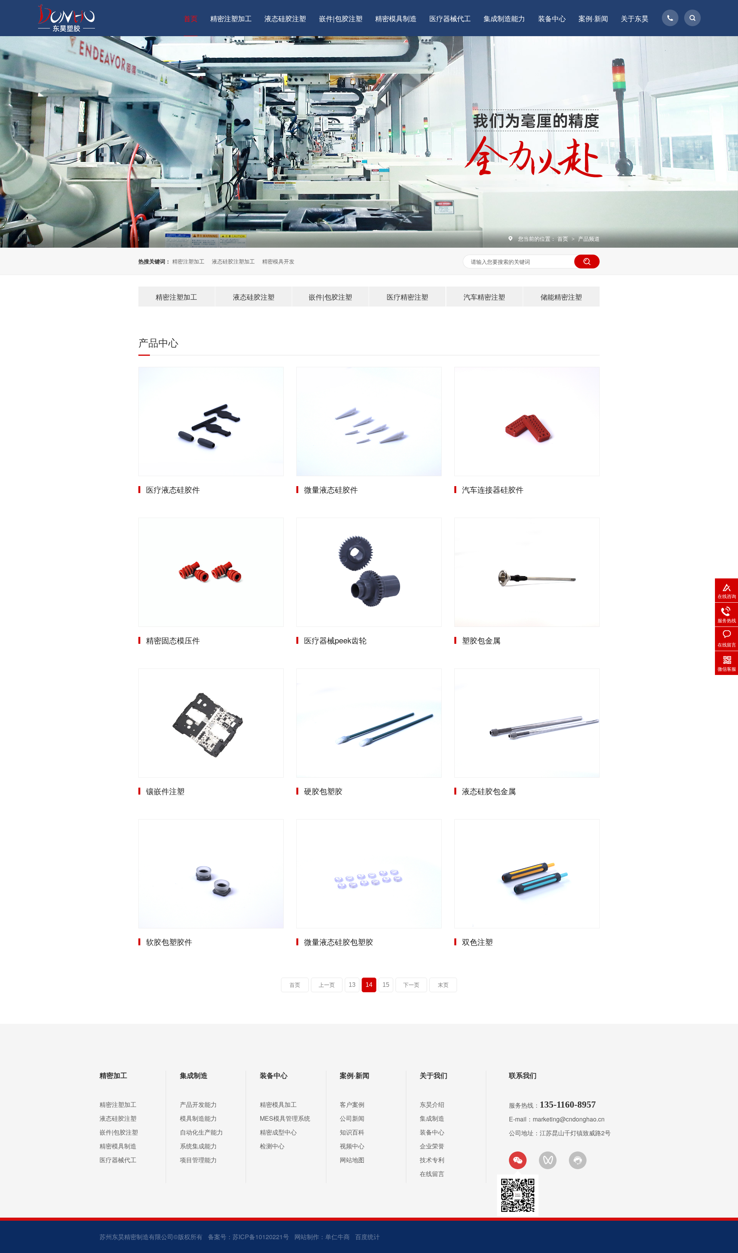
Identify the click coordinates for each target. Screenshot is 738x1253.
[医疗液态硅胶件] (211, 421)
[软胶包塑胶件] (211, 874)
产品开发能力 (198, 1104)
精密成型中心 (278, 1132)
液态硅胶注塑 (285, 18)
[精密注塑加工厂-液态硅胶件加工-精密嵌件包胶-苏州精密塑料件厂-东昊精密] (66, 18)
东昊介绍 (432, 1104)
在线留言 (432, 1173)
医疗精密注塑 (407, 297)
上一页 (327, 985)
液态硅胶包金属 (489, 790)
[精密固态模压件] (211, 572)
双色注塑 (477, 941)
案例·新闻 (593, 18)
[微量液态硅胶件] (369, 421)
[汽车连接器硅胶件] (527, 421)
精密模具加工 (278, 1104)
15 (385, 984)
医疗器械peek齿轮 (335, 640)
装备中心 (552, 18)
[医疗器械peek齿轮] (369, 572)
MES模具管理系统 (285, 1118)
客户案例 (352, 1104)
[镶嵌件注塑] (211, 723)
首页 (191, 18)
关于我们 (433, 1075)
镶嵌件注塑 (165, 790)
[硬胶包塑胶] (369, 723)
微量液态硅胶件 (331, 489)
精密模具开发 (278, 261)
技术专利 (432, 1159)
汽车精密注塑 (484, 297)
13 (352, 984)
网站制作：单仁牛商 (322, 1236)
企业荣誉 (432, 1145)
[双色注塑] (527, 874)
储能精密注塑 (561, 297)
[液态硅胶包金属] (527, 723)
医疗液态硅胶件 (173, 489)
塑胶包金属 (481, 640)
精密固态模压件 (173, 640)
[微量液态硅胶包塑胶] (369, 874)
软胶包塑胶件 (169, 941)
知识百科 (352, 1132)
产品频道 (589, 238)
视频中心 (352, 1145)
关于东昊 (634, 18)
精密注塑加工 (231, 18)
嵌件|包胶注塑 (340, 18)
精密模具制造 (396, 18)
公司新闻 (352, 1118)
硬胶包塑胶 (323, 790)
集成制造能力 (504, 18)
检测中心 (272, 1145)
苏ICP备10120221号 (261, 1236)
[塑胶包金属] (527, 572)
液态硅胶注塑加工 (233, 261)
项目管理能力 (198, 1159)
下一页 (411, 985)
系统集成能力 (198, 1145)
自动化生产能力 (201, 1132)
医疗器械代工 (450, 18)
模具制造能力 (198, 1118)
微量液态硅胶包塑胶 (338, 941)
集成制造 (194, 1075)
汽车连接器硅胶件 (493, 489)
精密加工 (113, 1075)
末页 (443, 985)
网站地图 (352, 1159)
